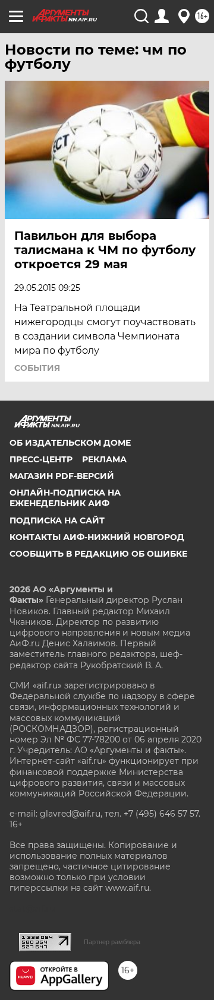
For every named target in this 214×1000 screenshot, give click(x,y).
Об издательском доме (70, 442)
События (37, 368)
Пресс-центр (41, 459)
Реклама (104, 459)
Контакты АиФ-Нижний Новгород (97, 537)
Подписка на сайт (57, 520)
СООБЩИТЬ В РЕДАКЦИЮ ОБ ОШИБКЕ (98, 553)
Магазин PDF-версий (62, 476)
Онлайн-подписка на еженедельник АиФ (65, 498)
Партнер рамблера (112, 941)
